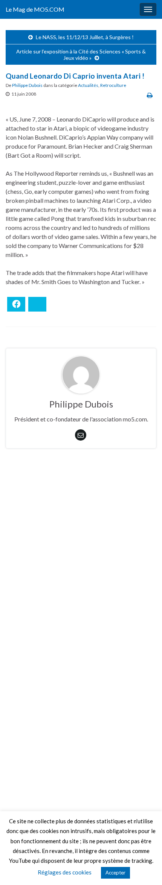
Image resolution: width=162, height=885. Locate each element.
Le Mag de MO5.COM (35, 9)
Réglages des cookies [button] (65, 872)
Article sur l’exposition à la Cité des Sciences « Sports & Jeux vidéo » (81, 54)
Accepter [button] (115, 873)
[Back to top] (145, 868)
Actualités (88, 85)
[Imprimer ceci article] (150, 95)
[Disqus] (81, 558)
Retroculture (113, 85)
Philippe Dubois (27, 85)
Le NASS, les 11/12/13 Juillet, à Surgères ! (85, 37)
